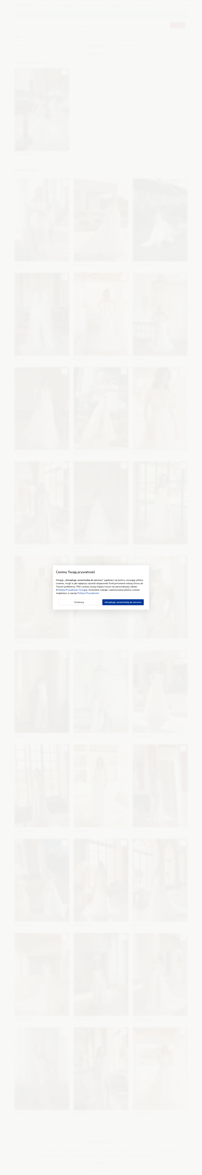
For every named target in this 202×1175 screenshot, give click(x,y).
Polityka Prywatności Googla (72, 590)
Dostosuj (79, 602)
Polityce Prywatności (88, 593)
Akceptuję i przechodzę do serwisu (123, 602)
